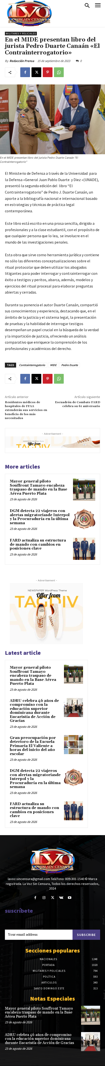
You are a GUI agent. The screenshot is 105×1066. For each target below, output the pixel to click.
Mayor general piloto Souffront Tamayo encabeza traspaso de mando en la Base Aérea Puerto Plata (38, 487)
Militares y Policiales (21, 33)
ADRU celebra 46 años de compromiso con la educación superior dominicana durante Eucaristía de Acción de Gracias (34, 710)
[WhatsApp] (59, 72)
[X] (36, 72)
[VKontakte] (61, 898)
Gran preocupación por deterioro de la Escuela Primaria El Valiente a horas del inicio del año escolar (33, 746)
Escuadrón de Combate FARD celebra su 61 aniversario (77, 404)
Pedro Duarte (69, 365)
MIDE (53, 365)
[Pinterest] (47, 72)
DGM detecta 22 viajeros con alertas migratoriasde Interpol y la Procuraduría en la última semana (40, 517)
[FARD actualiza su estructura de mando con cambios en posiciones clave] (84, 549)
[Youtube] (70, 898)
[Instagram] (44, 898)
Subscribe (86, 935)
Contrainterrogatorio (32, 365)
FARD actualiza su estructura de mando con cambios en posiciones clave (38, 544)
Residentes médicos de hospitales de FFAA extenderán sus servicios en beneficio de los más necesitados (26, 410)
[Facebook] (25, 72)
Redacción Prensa (22, 61)
